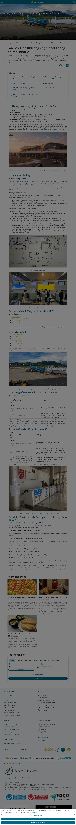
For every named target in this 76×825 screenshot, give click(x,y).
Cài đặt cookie (38, 815)
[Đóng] (74, 810)
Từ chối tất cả (38, 819)
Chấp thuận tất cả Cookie (38, 822)
